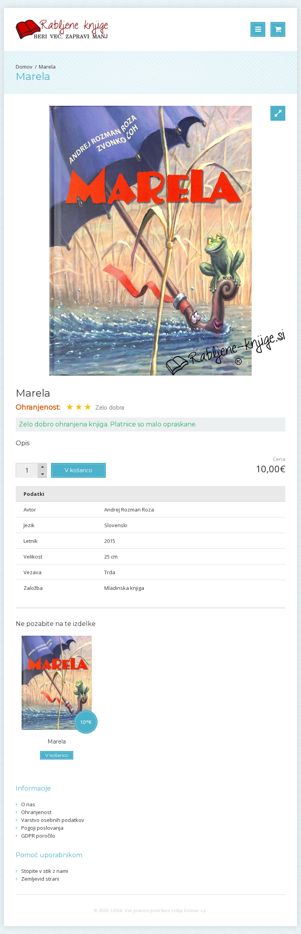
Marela (47, 66)
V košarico (78, 470)
